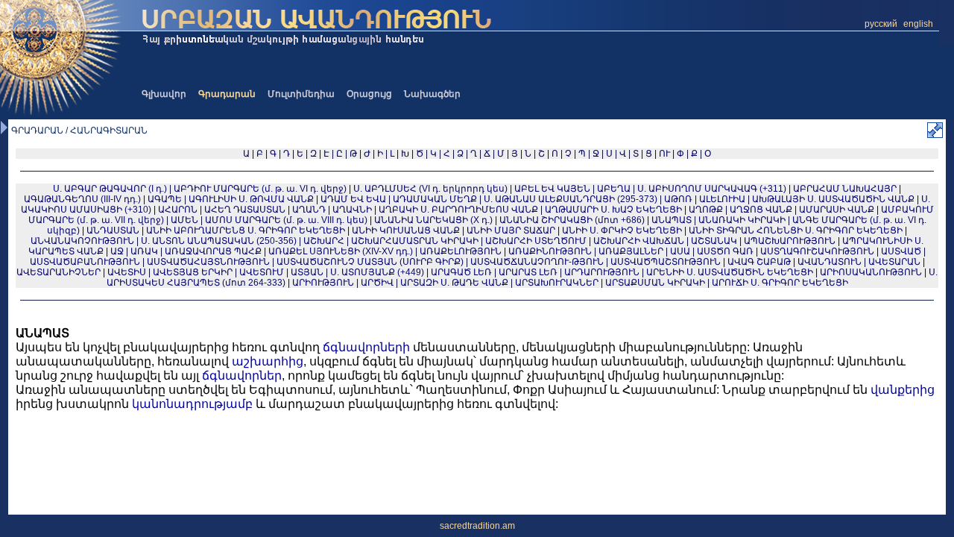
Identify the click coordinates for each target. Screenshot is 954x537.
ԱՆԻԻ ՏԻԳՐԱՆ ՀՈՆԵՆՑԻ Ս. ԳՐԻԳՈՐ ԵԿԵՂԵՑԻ (796, 230)
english (918, 24)
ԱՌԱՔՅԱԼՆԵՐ (630, 251)
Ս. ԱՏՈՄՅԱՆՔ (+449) (377, 272)
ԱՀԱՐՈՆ (178, 209)
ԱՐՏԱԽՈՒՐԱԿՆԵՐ (556, 282)
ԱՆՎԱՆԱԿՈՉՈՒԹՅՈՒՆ (82, 241)
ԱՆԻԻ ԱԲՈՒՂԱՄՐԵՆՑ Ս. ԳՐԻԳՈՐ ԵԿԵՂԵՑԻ (245, 230)
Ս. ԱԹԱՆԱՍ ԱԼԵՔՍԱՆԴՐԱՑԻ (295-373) (570, 199)
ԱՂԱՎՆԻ (352, 209)
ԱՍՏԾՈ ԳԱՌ (725, 251)
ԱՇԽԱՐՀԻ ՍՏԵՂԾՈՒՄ (536, 241)
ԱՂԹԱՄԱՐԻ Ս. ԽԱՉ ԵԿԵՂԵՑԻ (613, 209)
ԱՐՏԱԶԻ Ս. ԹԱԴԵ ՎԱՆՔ (454, 282)
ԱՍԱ (680, 251)
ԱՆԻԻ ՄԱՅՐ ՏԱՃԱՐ (511, 230)
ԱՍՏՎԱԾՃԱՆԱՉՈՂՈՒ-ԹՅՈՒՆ (537, 262)
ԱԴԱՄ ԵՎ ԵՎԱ (353, 199)
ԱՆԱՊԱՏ (671, 220)
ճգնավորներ (242, 375)
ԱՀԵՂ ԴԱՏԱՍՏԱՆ (244, 209)
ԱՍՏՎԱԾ (901, 251)
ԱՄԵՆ (184, 220)
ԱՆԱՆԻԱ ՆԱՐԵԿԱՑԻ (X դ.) (434, 220)
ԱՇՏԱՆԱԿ (714, 241)
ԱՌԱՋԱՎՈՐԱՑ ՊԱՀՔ (213, 251)
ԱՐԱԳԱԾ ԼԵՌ (461, 272)
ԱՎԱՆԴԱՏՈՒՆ (829, 262)
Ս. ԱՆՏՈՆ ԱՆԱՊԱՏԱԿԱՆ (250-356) (219, 241)
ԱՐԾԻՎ (377, 282)
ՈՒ (664, 153)
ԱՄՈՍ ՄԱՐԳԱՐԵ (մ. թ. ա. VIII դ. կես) (286, 220)
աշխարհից (267, 361)
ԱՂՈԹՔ (706, 209)
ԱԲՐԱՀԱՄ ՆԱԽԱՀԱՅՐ (845, 188)
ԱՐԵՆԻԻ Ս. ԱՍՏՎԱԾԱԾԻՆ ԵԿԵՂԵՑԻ (729, 272)
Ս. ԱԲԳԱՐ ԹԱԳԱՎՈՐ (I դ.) (110, 188)
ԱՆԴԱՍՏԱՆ (112, 230)
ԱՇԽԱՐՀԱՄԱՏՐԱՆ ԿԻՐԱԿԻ (414, 241)
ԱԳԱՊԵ (165, 199)
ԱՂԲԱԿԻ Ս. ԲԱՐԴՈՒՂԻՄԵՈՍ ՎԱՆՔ (458, 209)
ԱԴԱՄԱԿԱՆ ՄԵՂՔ (435, 199)
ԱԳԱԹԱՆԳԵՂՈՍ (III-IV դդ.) (82, 199)
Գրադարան (227, 94)
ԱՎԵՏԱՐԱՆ (894, 262)
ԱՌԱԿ (144, 251)
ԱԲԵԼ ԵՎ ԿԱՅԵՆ (552, 188)
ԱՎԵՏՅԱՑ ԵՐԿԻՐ (193, 272)
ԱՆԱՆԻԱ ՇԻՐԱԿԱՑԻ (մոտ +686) (572, 220)
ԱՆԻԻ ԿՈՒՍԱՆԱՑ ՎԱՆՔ (406, 230)
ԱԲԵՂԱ (614, 188)
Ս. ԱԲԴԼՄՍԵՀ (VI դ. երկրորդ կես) (430, 188)
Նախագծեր (432, 94)
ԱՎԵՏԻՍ (126, 272)
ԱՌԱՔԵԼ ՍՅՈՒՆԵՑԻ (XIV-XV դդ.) (340, 251)
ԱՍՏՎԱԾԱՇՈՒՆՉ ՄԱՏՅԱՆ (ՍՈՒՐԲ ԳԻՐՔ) (370, 262)
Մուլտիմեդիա (301, 94)
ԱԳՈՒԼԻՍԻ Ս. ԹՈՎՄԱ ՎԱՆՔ (251, 199)
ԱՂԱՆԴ (309, 209)
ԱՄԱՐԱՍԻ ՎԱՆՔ (836, 209)
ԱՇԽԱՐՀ (323, 241)
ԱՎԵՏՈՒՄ (261, 272)
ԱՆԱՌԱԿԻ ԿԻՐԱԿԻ (742, 220)
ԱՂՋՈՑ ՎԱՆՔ (761, 209)
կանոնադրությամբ (192, 404)
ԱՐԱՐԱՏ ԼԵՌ (528, 272)
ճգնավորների (366, 347)
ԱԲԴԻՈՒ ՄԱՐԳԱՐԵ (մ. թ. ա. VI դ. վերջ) (260, 188)
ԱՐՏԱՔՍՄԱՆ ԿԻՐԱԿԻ (655, 282)
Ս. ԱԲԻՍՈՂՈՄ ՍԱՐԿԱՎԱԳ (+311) (711, 188)
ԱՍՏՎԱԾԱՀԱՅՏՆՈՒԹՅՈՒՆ (208, 262)
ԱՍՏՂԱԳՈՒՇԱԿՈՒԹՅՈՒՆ (817, 251)
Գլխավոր (164, 94)
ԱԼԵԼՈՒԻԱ (722, 199)
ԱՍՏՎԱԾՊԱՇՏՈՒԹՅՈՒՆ (665, 262)
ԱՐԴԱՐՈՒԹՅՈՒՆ (601, 272)
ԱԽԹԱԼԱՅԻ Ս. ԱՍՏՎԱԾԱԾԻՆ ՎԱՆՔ (833, 199)
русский (881, 24)
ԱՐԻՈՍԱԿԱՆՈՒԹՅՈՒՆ (871, 272)
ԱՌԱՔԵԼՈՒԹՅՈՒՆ (461, 251)
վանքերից (903, 389)
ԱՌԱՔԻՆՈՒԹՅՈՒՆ (550, 251)
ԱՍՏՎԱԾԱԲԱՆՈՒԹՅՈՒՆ (85, 262)
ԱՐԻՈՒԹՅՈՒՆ (323, 282)
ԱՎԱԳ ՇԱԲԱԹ (759, 262)
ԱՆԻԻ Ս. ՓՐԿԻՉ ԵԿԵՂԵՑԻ (622, 230)
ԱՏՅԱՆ (307, 272)
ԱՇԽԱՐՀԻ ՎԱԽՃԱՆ (638, 241)
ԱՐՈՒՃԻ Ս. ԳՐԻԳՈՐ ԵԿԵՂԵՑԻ (780, 282)
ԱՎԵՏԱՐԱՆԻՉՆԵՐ (58, 272)
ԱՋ (117, 251)
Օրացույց (369, 94)
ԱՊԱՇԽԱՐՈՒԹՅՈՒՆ (789, 241)
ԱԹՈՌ (678, 199)
